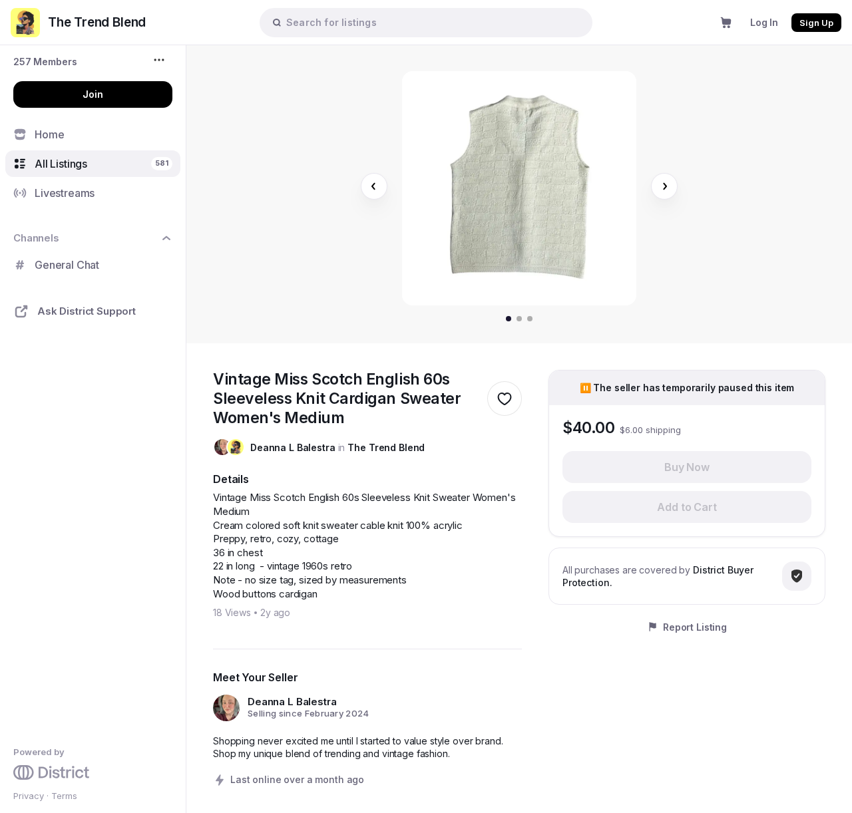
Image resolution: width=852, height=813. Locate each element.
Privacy (28, 795)
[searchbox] (432, 22)
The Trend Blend (386, 447)
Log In (764, 22)
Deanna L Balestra (292, 447)
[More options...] (160, 60)
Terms (64, 795)
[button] (45, 61)
